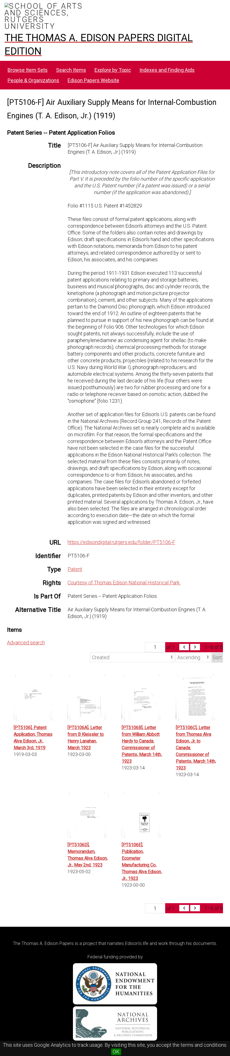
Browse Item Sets (28, 70)
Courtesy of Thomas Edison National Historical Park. (124, 582)
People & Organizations (33, 80)
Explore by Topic (113, 70)
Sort (217, 657)
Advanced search (26, 642)
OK (116, 1052)
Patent (75, 569)
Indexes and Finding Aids (167, 70)
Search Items (71, 70)
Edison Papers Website (93, 80)
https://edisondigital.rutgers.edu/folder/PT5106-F (121, 542)
